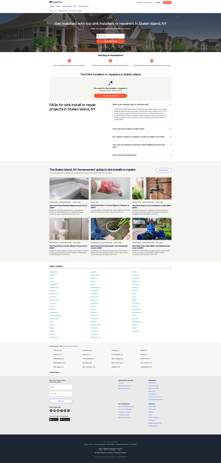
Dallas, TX (144, 350)
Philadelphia (136, 278)
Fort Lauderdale (55, 315)
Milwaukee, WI (59, 359)
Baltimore (94, 278)
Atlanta (51, 331)
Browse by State (70, 346)
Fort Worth (136, 303)
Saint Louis (94, 300)
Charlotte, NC (87, 350)
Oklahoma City (96, 337)
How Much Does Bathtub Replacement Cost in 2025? (68, 207)
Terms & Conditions (121, 452)
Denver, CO (58, 354)
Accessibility (119, 449)
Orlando (52, 325)
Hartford (52, 309)
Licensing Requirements (155, 399)
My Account (152, 383)
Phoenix (52, 275)
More (75, 6)
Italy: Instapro (110, 444)
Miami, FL (144, 354)
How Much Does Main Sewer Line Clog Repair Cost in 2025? (109, 247)
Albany (93, 306)
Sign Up (167, 2)
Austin (134, 294)
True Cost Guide (153, 386)
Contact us (151, 420)
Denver (52, 306)
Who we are (152, 409)
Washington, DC (146, 367)
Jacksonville (53, 319)
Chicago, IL (115, 350)
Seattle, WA (116, 367)
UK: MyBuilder (133, 444)
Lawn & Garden (67, 6)
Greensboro (95, 319)
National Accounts (124, 417)
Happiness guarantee (154, 423)
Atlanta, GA (57, 350)
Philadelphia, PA (59, 363)
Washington (53, 312)
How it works (152, 406)
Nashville (135, 291)
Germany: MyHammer (100, 444)
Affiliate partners (153, 426)
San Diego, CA (59, 367)
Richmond (135, 319)
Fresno (51, 281)
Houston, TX (87, 354)
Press (150, 415)
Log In (158, 2)
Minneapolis (95, 291)
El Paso (134, 300)
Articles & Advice (83, 6)
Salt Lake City (136, 312)
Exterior (58, 6)
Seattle (134, 325)
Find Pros (121, 383)
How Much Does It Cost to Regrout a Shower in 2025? (110, 206)
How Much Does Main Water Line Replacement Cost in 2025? (151, 247)
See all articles (164, 170)
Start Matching (110, 41)
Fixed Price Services (124, 388)
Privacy (100, 449)
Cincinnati (94, 328)
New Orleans (95, 275)
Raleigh (93, 322)
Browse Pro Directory (124, 386)
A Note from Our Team (155, 397)
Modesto (52, 291)
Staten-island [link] (63, 11)
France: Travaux (88, 444)
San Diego (53, 297)
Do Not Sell (112, 449)
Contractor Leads (123, 415)
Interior (52, 6)
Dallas (134, 297)
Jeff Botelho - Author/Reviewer (60, 202)
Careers (150, 412)
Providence (136, 284)
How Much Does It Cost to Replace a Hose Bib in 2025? (151, 207)
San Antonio (136, 309)
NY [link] (56, 11)
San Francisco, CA (89, 367)
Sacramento (53, 294)
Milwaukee (135, 331)
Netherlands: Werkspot (122, 444)
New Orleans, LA (117, 359)
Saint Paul (94, 294)
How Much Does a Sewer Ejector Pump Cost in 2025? (68, 247)
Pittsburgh (135, 281)
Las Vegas (94, 303)
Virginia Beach (137, 322)
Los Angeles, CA (117, 354)
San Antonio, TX (146, 363)
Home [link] (51, 11)
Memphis (135, 287)
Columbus (94, 334)
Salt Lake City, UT (118, 363)
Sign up (60, 401)
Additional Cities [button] (54, 372)
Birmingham (53, 272)
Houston (135, 306)
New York (94, 309)
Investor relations (153, 417)
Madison (135, 328)
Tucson (51, 278)
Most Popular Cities (56, 346)
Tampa (51, 328)
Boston (93, 281)
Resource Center (153, 388)
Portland (135, 272)
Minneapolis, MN (88, 359)
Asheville (94, 312)
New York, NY (145, 359)
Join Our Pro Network (124, 409)
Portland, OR (87, 363)
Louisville (94, 272)
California (105, 449)
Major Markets (56, 266)
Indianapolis (53, 337)
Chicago (52, 334)
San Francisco (54, 300)
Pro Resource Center (124, 412)
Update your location (110, 96)
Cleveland (94, 331)
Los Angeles (53, 287)
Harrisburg (135, 275)
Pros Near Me (152, 394)
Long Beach (53, 284)
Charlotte (94, 315)
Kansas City (95, 297)
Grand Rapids (95, 287)
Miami (51, 322)
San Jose (52, 303)
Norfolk (134, 315)
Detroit (93, 284)
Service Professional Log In (126, 406)
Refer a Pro (151, 391)
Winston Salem (96, 325)
